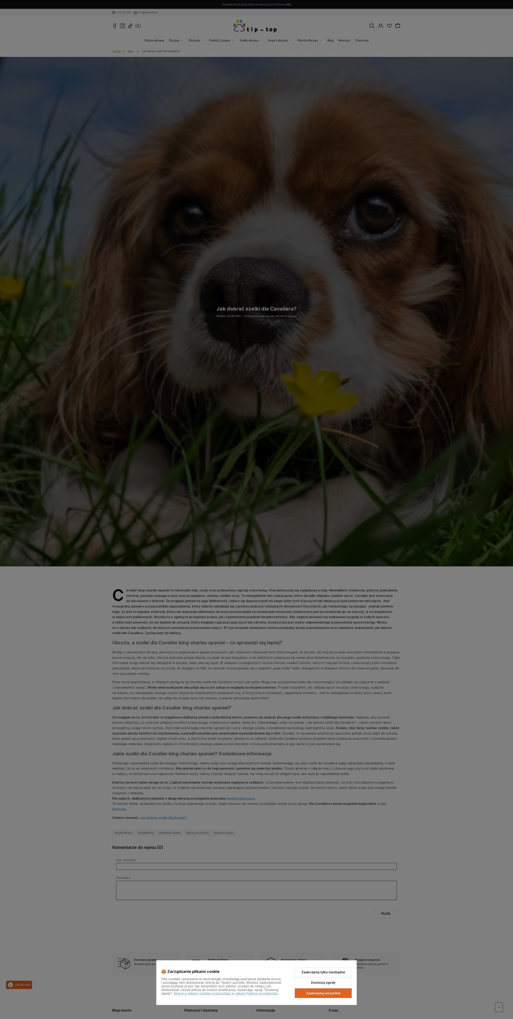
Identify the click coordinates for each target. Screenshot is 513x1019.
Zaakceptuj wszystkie (323, 993)
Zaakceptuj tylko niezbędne (323, 972)
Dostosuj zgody (323, 983)
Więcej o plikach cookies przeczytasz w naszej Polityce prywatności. (226, 993)
